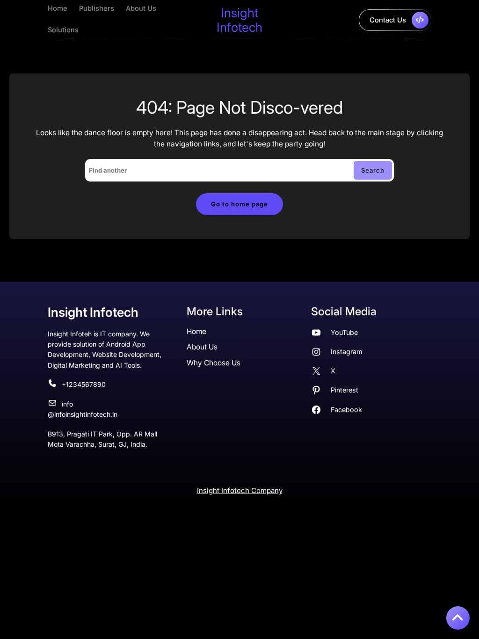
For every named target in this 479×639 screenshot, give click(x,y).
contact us (388, 20)
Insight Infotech (239, 20)
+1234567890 (84, 384)
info (67, 404)
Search (373, 170)
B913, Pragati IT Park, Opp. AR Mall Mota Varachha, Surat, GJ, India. (102, 439)
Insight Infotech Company (240, 490)
